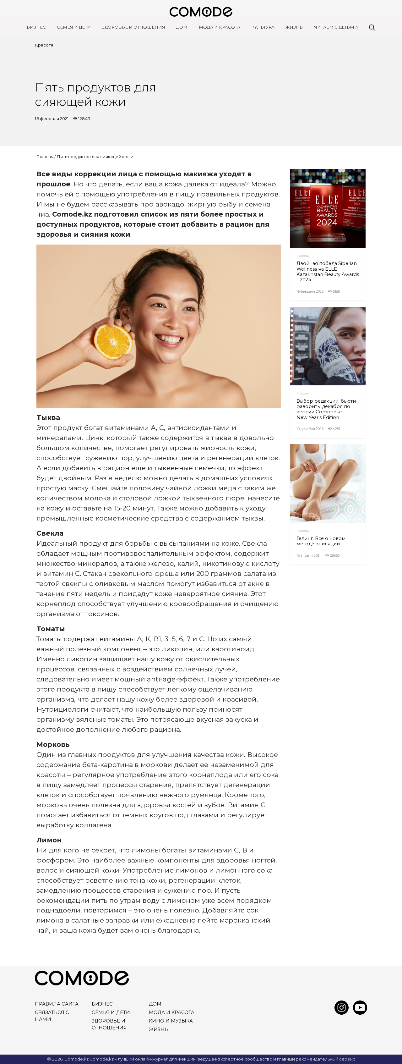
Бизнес (36, 27)
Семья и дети (74, 27)
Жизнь (294, 27)
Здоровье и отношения (133, 27)
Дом (181, 27)
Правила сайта (57, 1004)
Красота (44, 44)
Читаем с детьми (336, 27)
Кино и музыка (171, 1021)
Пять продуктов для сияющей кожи (95, 156)
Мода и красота (219, 27)
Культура (262, 27)
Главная (44, 156)
